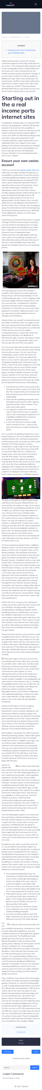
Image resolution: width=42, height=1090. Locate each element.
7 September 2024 (16, 37)
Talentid (5, 37)
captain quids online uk (29, 170)
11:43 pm (27, 37)
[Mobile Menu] (36, 4)
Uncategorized (21, 1032)
